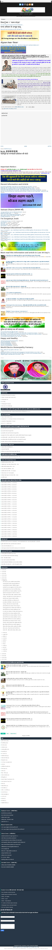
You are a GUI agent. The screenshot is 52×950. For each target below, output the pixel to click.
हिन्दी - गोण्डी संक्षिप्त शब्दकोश (6, 557)
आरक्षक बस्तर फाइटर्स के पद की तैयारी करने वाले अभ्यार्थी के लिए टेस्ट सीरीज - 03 (19, 698)
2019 (3, 655)
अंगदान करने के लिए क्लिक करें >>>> (7, 545)
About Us (16, 947)
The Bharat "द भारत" (25, 945)
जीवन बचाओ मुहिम (4, 794)
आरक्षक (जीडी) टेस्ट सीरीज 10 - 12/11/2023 (9, 501)
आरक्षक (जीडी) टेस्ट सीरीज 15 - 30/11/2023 (9, 512)
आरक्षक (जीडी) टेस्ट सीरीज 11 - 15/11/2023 (9, 504)
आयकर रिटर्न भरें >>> (5, 821)
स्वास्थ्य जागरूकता (4, 774)
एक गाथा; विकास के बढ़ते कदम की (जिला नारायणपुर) (9, 555)
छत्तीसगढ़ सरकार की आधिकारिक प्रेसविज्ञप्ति (8, 864)
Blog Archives (13, 733)
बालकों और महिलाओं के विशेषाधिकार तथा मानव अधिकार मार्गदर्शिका (11, 562)
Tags (7, 733)
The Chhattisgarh (30, 948)
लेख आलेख (3, 751)
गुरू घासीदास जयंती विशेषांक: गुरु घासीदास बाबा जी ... (11, 600)
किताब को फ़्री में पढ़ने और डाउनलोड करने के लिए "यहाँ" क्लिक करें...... (12, 29)
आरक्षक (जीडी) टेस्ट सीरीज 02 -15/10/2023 (9, 484)
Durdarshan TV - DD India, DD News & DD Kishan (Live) (12, 418)
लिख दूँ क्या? (3, 760)
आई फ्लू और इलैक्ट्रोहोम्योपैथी (5, 341)
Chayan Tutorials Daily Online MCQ (8, 397)
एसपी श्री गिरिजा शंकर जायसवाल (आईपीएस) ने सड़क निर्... (12, 590)
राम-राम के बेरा (3, 792)
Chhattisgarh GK (4, 399)
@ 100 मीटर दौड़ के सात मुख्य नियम (7, 430)
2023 (3, 575)
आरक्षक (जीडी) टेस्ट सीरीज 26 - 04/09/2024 (9, 536)
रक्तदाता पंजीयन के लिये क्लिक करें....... (7, 446)
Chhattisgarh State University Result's (9, 905)
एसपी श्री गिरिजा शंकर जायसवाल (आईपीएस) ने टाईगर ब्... (12, 616)
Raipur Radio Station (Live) (6, 416)
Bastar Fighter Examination (6, 779)
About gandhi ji (4, 225)
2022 (3, 577)
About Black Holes (4, 224)
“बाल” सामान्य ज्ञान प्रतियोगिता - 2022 (7, 468)
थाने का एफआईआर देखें (5, 848)
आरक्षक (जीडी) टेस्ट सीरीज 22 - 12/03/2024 (9, 527)
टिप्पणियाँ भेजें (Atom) (7, 148)
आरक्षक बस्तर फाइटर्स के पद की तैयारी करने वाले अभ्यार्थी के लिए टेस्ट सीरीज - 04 (19, 274)
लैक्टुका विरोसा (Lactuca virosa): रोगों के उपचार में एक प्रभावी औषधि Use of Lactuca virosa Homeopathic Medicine (21, 353)
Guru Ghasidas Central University (8, 892)
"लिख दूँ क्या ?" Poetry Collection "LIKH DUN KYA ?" (17, 311)
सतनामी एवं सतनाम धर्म (23, 948)
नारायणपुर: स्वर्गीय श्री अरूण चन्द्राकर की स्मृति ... (11, 603)
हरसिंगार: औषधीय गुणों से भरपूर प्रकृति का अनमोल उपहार (10, 349)
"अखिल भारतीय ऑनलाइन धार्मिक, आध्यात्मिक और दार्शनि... (12, 594)
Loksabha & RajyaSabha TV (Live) (8, 421)
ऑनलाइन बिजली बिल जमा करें (6, 853)
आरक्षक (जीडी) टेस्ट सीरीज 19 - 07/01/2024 (9, 521)
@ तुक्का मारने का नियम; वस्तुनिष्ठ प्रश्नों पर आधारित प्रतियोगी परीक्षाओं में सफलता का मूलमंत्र (16, 435)
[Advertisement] (26, 878)
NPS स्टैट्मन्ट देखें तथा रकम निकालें (7, 815)
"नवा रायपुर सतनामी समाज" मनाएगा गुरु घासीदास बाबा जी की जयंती (11, 212)
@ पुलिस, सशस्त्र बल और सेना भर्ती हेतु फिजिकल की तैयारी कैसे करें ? (12, 441)
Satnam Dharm (10, 948)
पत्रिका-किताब (3, 785)
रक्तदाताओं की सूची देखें (5, 449)
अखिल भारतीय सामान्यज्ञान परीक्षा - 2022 (8, 466)
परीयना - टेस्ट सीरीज (4, 789)
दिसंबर (4, 580)
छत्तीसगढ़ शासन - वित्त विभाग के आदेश (7, 819)
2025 (3, 571)
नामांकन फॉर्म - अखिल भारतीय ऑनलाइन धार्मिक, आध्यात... (12, 629)
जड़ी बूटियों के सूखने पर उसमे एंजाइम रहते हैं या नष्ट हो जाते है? (11, 354)
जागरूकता (3, 747)
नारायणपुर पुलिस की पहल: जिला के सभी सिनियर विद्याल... (12, 589)
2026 (3, 569)
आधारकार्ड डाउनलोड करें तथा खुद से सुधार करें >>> (9, 835)
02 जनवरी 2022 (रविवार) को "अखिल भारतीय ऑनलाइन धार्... (13, 611)
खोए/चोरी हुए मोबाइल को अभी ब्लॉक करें (7, 859)
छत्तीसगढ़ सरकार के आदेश (5, 817)
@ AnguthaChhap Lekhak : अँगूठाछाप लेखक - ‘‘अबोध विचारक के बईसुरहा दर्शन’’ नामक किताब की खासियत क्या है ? (20, 45)
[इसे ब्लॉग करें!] (30, 107)
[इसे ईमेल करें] (29, 107)
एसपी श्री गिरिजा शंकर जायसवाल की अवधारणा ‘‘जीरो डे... (12, 620)
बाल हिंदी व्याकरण (4, 477)
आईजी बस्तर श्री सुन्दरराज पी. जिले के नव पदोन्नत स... (11, 592)
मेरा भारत (15, 108)
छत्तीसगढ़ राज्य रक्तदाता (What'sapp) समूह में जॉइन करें (10, 451)
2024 (3, 573)
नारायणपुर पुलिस (4, 749)
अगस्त (4, 638)
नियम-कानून (3, 768)
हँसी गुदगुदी (3, 777)
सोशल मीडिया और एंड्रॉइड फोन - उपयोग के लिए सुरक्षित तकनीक (11, 564)
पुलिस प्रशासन (6, 108)
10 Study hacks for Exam (6, 221)
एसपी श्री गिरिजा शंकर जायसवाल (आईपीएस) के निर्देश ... (12, 613)
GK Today (3, 401)
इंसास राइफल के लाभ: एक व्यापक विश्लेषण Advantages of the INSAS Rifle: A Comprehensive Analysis (19, 332)
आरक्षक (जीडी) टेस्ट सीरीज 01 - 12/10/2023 (9, 482)
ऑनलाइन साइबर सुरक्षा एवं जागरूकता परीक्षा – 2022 (9, 475)
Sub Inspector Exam (5, 781)
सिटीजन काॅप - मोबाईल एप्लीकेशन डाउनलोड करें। (9, 850)
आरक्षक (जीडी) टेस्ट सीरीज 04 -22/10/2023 (9, 489)
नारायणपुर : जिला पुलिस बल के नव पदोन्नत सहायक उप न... (12, 596)
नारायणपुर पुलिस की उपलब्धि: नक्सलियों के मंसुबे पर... (11, 585)
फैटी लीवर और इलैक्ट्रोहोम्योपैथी (6, 343)
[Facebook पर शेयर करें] (32, 107)
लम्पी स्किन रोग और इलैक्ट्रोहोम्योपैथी (6, 345)
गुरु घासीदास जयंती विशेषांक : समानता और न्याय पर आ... (12, 602)
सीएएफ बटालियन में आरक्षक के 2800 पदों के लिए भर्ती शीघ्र (10, 215)
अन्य (2, 764)
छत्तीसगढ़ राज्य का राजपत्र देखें (6, 855)
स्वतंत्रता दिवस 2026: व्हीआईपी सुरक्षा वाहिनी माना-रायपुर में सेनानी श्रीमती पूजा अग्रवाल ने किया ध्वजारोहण (18, 188)
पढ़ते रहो (2, 798)
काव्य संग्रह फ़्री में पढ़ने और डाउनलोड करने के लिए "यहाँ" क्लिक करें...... (12, 24)
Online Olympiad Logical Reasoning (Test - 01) (10, 456)
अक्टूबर (4, 634)
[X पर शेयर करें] (31, 107)
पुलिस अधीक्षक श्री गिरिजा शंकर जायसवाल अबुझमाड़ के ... (12, 624)
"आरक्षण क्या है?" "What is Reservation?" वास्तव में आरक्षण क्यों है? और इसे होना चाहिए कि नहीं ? (23, 267)
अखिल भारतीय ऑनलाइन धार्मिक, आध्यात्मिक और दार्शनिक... (12, 626)
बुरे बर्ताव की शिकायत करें (6, 910)
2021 (3, 578)
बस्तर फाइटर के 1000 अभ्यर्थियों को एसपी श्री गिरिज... (12, 581)
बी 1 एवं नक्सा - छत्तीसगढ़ (5, 857)
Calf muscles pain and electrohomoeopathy (9, 340)
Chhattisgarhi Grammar (6, 403)
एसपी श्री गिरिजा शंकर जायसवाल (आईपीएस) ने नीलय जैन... (12, 615)
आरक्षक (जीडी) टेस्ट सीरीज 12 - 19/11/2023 (9, 506)
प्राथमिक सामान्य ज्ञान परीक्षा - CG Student (8, 470)
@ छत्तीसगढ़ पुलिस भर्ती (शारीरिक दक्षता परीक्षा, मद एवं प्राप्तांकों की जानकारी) (13, 439)
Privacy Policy (30, 947)
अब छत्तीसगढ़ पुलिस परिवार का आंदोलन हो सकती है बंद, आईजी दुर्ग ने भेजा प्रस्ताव (19, 678)
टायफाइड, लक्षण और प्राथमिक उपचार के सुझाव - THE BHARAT (17, 665)
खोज (2, 783)
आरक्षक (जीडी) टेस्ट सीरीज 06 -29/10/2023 (9, 493)
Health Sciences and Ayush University (9, 894)
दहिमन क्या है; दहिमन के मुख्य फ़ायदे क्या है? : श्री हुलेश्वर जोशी (16, 286)
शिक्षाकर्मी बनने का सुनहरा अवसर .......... (7, 213)
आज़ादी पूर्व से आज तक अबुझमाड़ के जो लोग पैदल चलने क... (12, 587)
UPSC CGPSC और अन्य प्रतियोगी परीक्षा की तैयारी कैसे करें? (11, 214)
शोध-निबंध (3, 800)
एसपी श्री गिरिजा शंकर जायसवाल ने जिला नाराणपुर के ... (12, 605)
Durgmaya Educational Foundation (8, 395)
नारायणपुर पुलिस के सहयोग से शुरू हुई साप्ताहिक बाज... (11, 583)
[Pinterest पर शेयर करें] (33, 107)
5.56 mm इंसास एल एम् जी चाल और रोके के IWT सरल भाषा (10, 335)
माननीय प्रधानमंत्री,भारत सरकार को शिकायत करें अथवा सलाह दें (11, 840)
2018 (3, 657)
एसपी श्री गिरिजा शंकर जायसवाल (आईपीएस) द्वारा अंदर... (12, 609)
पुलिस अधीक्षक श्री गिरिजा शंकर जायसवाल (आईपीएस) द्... (12, 618)
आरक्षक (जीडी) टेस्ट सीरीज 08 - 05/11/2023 (9, 497)
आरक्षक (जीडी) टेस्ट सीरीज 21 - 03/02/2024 (9, 525)
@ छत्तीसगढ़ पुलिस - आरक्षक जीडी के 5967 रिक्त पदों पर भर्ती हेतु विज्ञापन (13, 437)
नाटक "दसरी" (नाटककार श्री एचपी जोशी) (8, 559)
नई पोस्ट (2, 146)
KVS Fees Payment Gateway (7, 907)
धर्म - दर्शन (3, 753)
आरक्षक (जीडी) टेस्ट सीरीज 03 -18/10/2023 (9, 486)
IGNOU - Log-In (4, 898)
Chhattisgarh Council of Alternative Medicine (40, 948)
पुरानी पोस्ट (49, 146)
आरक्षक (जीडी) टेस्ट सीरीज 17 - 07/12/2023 (9, 516)
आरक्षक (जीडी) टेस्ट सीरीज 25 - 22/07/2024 (9, 534)
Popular (3, 733)
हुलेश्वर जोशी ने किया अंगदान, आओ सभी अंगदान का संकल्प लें (11, 543)
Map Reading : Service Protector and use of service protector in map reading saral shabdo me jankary (21, 334)
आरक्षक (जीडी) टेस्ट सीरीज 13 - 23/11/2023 (9, 508)
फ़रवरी (4, 649)
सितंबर (4, 636)
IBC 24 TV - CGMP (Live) (6, 423)
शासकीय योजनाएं (4, 755)
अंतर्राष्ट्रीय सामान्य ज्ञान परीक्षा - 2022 (7, 462)
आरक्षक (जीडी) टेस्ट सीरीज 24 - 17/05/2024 (9, 531)
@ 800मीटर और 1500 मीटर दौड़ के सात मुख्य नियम (10, 432)
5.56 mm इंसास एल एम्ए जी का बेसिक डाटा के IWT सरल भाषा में (11, 336)
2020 (3, 653)
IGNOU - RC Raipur (5, 896)
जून (4, 641)
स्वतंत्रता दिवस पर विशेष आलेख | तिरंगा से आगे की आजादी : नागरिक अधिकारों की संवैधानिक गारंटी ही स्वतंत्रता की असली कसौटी (21, 190)
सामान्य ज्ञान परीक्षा (4, 757)
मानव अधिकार (3, 787)
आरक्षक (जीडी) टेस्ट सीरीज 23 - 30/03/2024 (9, 529)
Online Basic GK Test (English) (7, 472)
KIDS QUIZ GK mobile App (6, 405)
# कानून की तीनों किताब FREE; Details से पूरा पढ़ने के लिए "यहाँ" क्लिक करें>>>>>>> (15, 411)
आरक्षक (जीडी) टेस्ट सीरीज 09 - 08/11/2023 (9, 499)
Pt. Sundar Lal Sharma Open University (9, 902)
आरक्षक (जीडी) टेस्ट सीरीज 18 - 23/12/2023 (9, 519)
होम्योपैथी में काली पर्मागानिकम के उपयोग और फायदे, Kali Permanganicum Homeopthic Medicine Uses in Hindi (20, 352)
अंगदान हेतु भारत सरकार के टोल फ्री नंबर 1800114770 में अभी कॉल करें (13, 548)
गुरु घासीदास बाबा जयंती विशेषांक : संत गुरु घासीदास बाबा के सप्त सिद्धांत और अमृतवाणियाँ (20, 298)
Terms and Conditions (22, 947)
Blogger (23, 735)
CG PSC (3, 796)
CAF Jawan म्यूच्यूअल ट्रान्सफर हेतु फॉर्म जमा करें (9, 827)
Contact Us (36, 947)
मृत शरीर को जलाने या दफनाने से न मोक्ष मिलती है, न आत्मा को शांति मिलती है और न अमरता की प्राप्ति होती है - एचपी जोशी (20, 541)
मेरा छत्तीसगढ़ (11, 108)
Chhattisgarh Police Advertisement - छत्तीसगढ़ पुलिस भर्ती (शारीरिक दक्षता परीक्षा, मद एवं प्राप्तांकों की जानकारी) (26, 305)
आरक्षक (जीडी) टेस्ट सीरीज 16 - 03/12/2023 (9, 514)
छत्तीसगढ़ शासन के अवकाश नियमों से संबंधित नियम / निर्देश (15, 685)
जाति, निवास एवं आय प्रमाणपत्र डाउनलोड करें (8, 838)
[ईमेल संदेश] (26, 106)
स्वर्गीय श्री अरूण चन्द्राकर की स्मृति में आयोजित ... (11, 598)
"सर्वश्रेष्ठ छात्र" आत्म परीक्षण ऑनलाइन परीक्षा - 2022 (10, 464)
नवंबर (4, 632)
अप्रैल (4, 645)
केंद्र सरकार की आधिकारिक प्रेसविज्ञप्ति (7, 867)
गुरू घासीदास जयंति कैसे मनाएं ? (6, 216)
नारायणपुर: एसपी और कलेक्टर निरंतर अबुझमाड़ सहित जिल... (12, 622)
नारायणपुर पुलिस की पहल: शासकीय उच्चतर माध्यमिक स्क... (12, 607)
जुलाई (4, 639)
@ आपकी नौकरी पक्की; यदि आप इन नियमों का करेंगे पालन (10, 428)
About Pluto (3, 223)
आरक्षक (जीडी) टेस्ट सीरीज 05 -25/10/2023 (9, 491)
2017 (3, 659)
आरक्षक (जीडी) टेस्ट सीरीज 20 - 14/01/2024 (9, 523)
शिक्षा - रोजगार (3, 772)
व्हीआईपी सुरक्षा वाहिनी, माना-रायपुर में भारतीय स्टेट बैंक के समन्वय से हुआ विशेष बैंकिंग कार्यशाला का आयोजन (17, 187)
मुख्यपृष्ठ (25, 146)
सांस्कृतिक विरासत (4, 802)
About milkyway (4, 222)
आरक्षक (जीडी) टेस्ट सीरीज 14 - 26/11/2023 (9, 510)
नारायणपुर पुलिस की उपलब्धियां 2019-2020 (8, 553)
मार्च (4, 647)
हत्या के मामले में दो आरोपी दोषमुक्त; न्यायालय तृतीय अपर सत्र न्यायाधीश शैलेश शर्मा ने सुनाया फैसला (16, 186)
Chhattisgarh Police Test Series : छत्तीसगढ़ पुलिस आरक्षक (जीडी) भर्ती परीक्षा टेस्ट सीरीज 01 (23, 705)
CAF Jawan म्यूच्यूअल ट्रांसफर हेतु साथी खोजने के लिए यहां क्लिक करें (12, 829)
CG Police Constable (5, 762)
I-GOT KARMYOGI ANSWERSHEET (13, 292)
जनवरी (4, 651)
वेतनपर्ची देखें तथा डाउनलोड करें (6, 813)
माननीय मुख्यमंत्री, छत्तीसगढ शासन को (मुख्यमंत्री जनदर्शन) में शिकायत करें (13, 842)
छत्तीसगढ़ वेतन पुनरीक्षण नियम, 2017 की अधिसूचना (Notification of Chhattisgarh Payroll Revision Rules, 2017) (27, 725)
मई (3, 643)
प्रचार (2, 770)
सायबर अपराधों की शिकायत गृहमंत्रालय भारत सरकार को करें (10, 844)
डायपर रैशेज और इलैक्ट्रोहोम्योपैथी (6, 344)
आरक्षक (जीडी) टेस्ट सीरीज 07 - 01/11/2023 (9, 495)
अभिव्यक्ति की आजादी (4, 766)
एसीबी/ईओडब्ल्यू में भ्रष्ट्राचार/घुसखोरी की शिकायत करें (10, 846)
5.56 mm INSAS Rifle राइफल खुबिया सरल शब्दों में (9, 331)
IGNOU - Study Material (6, 900)
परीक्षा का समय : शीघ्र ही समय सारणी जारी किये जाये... (11, 628)
